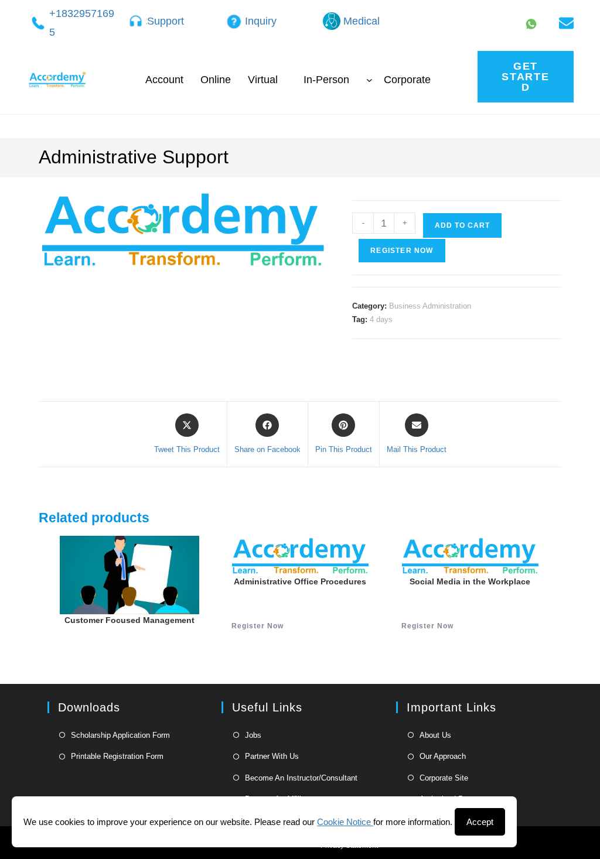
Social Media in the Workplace (470, 581)
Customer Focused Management (129, 620)
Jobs (253, 735)
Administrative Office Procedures (300, 581)
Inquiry (261, 21)
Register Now (401, 251)
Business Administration (430, 306)
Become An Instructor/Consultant (301, 778)
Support (165, 21)
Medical (361, 21)
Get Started (526, 76)
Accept (479, 822)
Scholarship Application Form (120, 735)
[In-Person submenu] (369, 80)
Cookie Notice (345, 822)
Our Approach (443, 756)
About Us (435, 735)
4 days (381, 319)
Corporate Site (444, 778)
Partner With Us (272, 756)
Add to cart (462, 225)
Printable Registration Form (117, 756)
